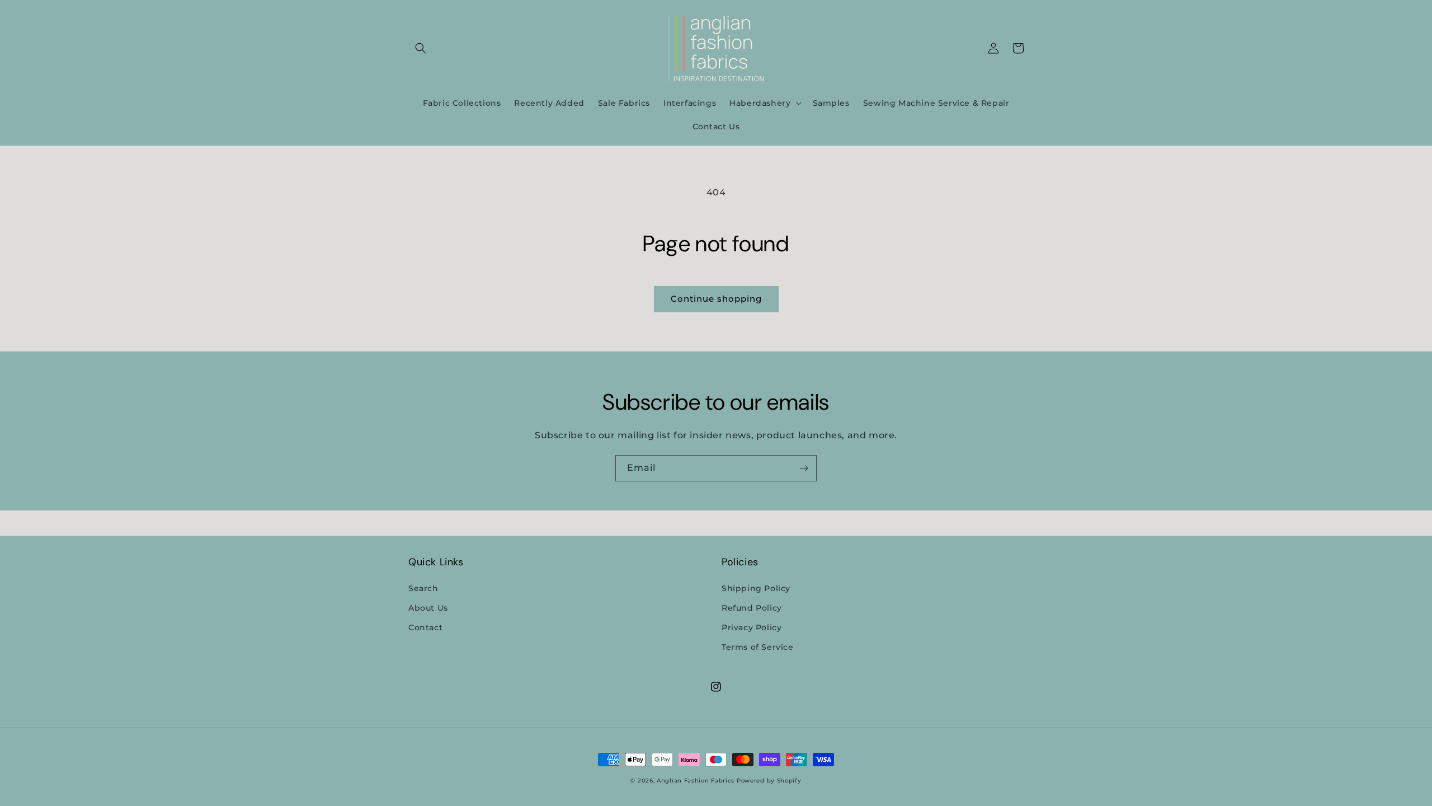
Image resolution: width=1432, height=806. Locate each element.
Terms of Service (758, 647)
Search (423, 588)
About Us (428, 608)
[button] (420, 48)
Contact (425, 627)
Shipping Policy (756, 588)
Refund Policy (752, 608)
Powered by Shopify (769, 780)
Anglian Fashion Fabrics (695, 780)
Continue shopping (716, 298)
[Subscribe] (804, 468)
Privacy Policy (751, 627)
